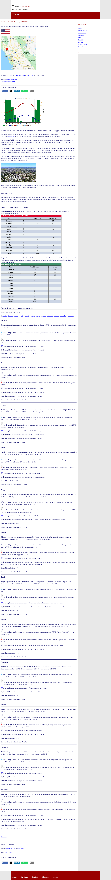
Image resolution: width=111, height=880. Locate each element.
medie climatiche (11, 79)
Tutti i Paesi (8, 852)
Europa (80, 42)
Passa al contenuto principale (20, 1)
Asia (79, 37)
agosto (44, 316)
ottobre (56, 316)
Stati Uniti (30, 75)
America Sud (82, 33)
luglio (38, 316)
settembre (50, 316)
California (11, 136)
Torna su (4, 837)
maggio (27, 316)
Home (11, 75)
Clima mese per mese (8, 81)
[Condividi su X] (11, 91)
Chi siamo (24, 877)
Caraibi (80, 40)
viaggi (21, 6)
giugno (33, 316)
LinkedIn (16, 91)
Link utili (45, 877)
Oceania (80, 47)
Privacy (56, 877)
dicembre (71, 316)
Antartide (81, 35)
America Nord (20, 75)
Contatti (35, 877)
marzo (16, 316)
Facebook (5, 91)
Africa (80, 28)
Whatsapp (25, 91)
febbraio (10, 316)
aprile (21, 316)
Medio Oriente (82, 44)
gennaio (4, 316)
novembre (63, 316)
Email (31, 91)
